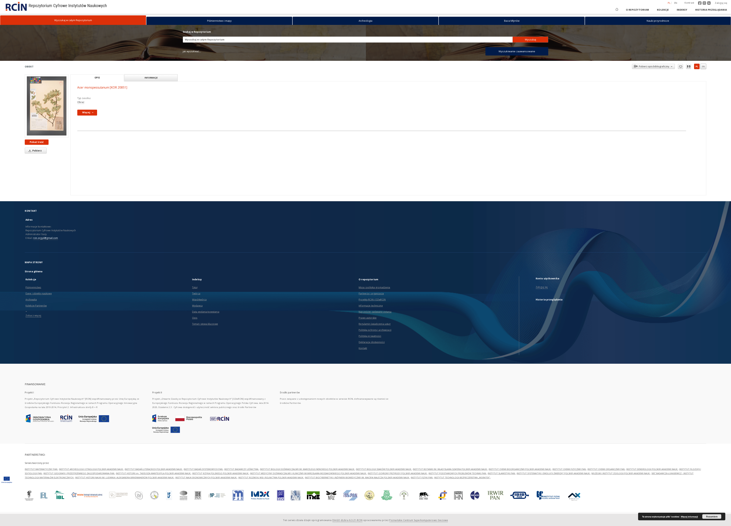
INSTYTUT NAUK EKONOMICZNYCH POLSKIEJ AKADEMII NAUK (206, 477)
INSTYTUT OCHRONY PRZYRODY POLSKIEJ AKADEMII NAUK (397, 473)
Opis (194, 317)
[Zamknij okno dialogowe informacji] (688, 66)
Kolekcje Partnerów (36, 305)
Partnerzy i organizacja (371, 293)
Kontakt (363, 348)
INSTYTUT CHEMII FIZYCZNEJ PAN (569, 469)
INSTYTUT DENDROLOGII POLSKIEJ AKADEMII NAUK (652, 469)
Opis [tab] (97, 77)
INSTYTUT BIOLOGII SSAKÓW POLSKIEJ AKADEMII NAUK (384, 469)
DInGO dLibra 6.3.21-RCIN (347, 520)
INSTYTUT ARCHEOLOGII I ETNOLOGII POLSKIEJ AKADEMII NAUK (91, 469)
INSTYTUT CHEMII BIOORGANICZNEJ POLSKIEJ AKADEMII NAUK (520, 469)
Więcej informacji (689, 516)
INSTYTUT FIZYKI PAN (422, 477)
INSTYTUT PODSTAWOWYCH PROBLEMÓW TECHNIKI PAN (458, 473)
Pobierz (37, 150)
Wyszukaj (530, 39)
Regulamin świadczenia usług (374, 324)
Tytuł (194, 287)
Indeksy (682, 9)
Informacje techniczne (371, 305)
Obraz (80, 102)
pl (697, 66)
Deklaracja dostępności (372, 342)
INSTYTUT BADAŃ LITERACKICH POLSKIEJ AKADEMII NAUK (154, 469)
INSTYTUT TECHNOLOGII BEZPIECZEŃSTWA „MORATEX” (462, 477)
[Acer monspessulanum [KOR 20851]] (46, 105)
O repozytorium (637, 9)
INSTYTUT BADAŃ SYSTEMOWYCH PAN (203, 469)
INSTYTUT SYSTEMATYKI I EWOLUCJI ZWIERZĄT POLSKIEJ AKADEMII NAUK (553, 473)
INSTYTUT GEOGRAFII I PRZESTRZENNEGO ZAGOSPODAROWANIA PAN (79, 473)
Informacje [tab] (151, 77)
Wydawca (197, 305)
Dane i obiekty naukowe (39, 293)
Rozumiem (712, 516)
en (675, 3)
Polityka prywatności (370, 336)
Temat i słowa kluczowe (205, 324)
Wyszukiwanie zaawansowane (517, 51)
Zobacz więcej (33, 315)
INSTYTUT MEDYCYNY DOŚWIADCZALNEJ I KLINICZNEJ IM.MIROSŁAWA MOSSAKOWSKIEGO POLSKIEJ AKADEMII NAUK (308, 473)
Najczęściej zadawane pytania (375, 311)
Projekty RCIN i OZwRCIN (372, 299)
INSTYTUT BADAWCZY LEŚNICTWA (241, 469)
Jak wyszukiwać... (192, 51)
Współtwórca (199, 299)
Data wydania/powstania (205, 311)
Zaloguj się (721, 3)
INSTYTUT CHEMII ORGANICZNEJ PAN (606, 469)
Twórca (196, 293)
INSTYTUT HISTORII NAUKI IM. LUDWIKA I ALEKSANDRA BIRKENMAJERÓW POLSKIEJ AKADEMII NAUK (124, 477)
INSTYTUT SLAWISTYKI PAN (502, 473)
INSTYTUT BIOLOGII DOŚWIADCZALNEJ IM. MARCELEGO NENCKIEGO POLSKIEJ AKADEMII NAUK (307, 469)
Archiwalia (31, 299)
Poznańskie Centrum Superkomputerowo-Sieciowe (418, 520)
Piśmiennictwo (33, 287)
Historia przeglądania (711, 9)
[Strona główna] (616, 10)
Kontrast (689, 2)
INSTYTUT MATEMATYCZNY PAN (41, 469)
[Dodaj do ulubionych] (680, 66)
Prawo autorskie (368, 317)
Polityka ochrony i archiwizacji (375, 330)
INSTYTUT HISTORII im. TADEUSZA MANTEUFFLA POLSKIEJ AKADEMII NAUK (153, 473)
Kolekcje (663, 9)
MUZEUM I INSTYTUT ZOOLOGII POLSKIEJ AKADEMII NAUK (620, 473)
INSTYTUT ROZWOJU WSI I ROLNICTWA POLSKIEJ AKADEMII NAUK (271, 477)
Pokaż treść (37, 142)
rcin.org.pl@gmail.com (45, 238)
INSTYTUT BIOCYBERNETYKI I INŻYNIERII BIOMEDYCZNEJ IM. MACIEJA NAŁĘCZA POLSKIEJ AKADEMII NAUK (357, 477)
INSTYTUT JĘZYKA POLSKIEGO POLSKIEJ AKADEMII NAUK (220, 473)
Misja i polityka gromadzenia (374, 287)
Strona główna (34, 271)
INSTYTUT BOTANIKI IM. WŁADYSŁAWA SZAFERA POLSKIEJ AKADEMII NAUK (450, 469)
